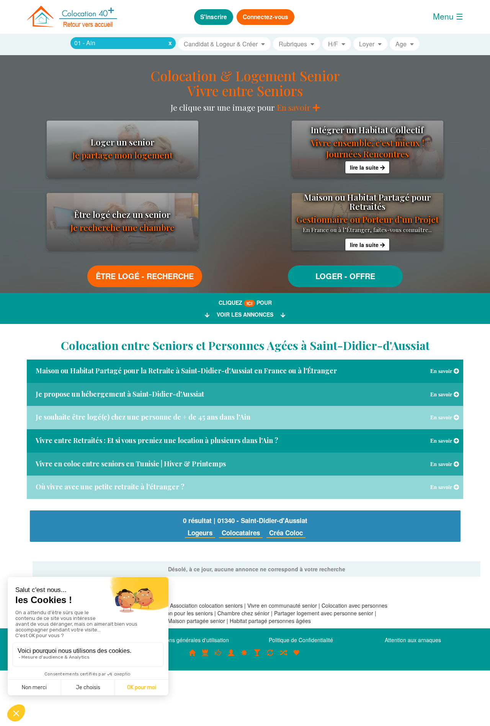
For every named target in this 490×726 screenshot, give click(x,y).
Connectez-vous (265, 17)
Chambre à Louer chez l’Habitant (218, 656)
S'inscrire (213, 17)
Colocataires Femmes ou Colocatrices (231, 656)
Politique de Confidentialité (301, 640)
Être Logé (117, 275)
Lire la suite (365, 167)
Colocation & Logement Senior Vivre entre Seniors (245, 83)
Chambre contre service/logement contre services (270, 656)
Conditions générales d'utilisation (189, 640)
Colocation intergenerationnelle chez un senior (283, 656)
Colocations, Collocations (192, 656)
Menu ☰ (448, 16)
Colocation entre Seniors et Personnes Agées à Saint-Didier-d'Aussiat (245, 345)
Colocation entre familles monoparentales (296, 656)
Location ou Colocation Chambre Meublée (205, 656)
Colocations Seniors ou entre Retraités (244, 656)
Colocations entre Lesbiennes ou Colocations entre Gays (257, 656)
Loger (328, 275)
